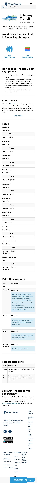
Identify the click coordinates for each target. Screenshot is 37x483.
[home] (12, 4)
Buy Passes (18, 480)
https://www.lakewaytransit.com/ (11, 403)
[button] (31, 4)
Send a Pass (13, 104)
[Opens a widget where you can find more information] (29, 480)
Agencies (4, 7)
